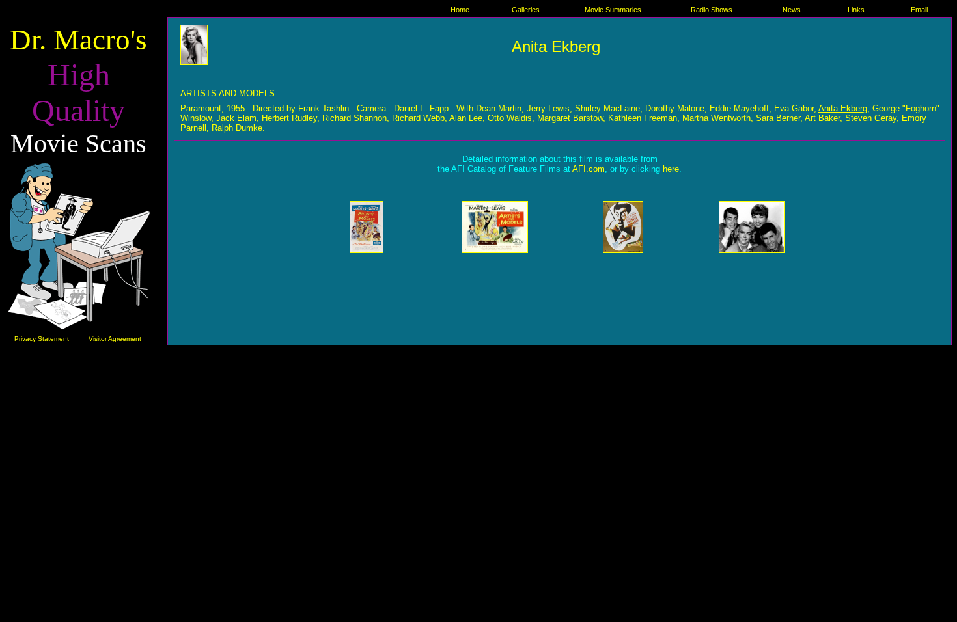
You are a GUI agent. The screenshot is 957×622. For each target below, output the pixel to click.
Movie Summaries (613, 10)
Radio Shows (711, 10)
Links (856, 10)
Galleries (526, 10)
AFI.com (588, 169)
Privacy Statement (41, 338)
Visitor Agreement (115, 338)
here (671, 169)
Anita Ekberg (842, 108)
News (792, 10)
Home (460, 10)
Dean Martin (498, 108)
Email (919, 10)
